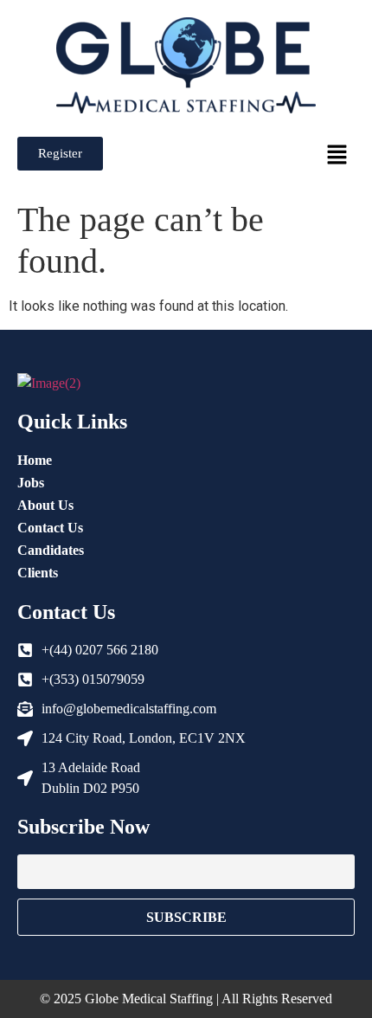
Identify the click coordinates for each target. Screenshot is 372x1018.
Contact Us (50, 527)
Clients (37, 572)
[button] (337, 156)
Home (34, 460)
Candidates (50, 550)
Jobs (30, 482)
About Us (45, 505)
